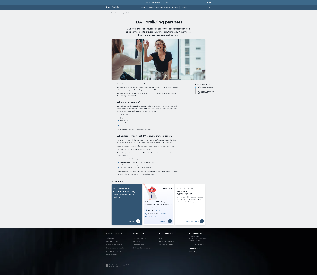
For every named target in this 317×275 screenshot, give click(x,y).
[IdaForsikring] (112, 7)
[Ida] (110, 265)
